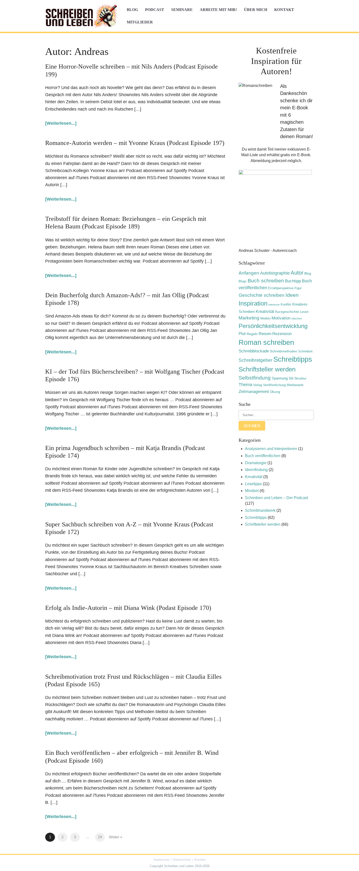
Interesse (274, 304)
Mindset (252, 491)
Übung (275, 392)
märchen (296, 318)
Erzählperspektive (281, 288)
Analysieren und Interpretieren (271, 449)
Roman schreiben (266, 342)
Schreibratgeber (255, 360)
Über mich (255, 10)
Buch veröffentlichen (262, 456)
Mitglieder (140, 22)
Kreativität (265, 311)
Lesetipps (253, 484)
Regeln (252, 334)
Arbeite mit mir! (218, 10)
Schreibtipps (292, 359)
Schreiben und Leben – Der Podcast (276, 498)
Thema (245, 384)
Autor (297, 273)
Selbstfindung (255, 377)
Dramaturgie (255, 463)
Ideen (292, 295)
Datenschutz (182, 859)
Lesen (304, 312)
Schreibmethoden (283, 351)
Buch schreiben (266, 280)
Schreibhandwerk (260, 510)
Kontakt (284, 10)
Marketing (249, 317)
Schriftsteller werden (267, 369)
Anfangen (249, 273)
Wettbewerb (295, 385)
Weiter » (115, 837)
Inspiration (253, 303)
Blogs (243, 281)
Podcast (154, 10)
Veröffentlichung (274, 385)
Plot (242, 333)
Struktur (300, 378)
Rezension (282, 333)
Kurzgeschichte (287, 312)
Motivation (281, 318)
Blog (132, 10)
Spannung (280, 378)
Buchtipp (293, 281)
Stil (291, 378)
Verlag (257, 385)
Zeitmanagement (254, 391)
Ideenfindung (256, 470)
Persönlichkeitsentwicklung (273, 326)
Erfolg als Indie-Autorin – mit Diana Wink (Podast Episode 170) (128, 607)
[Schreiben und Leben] (81, 15)
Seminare (182, 10)
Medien (265, 318)
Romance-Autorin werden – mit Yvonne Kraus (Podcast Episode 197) (134, 142)
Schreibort (305, 351)
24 (100, 837)
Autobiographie (275, 273)
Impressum (161, 859)
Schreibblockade (254, 350)
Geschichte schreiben (262, 295)
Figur (298, 288)
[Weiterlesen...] (60, 123)
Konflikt (286, 304)
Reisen (265, 333)
